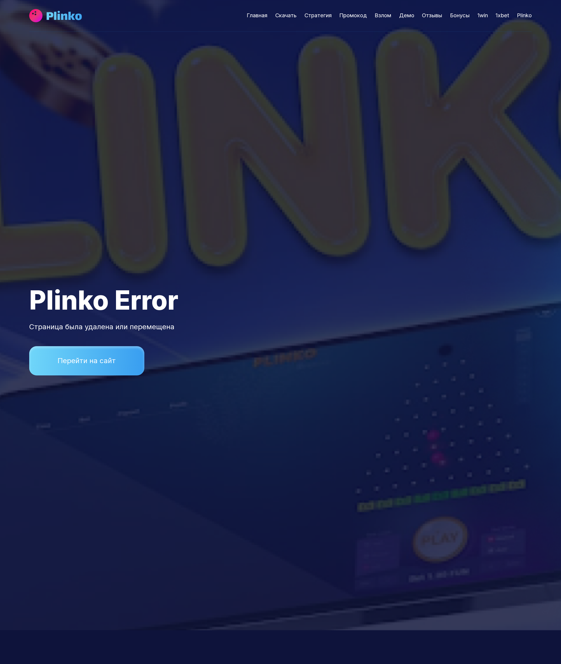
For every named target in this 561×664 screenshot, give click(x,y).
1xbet (502, 15)
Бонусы (460, 15)
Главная (257, 15)
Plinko (524, 15)
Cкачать (286, 15)
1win (482, 15)
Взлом (383, 15)
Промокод (353, 15)
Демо (406, 15)
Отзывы (432, 15)
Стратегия (318, 15)
